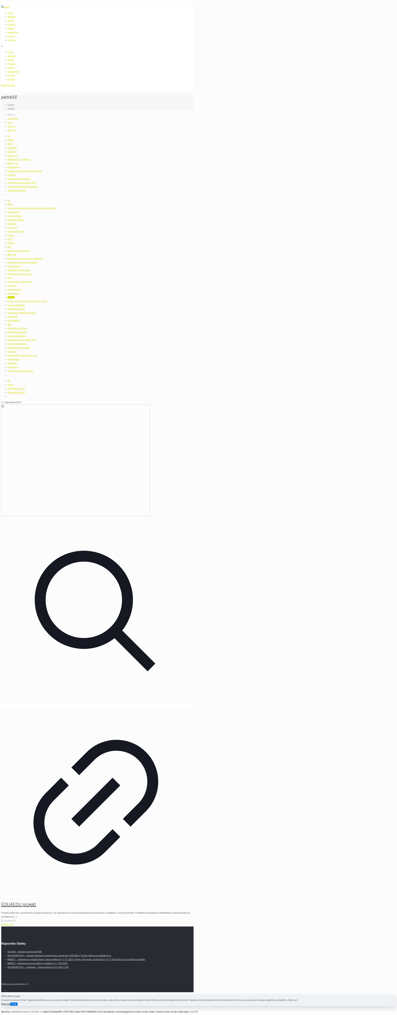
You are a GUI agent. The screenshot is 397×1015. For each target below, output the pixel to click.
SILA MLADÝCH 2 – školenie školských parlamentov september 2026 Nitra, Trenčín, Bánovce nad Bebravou (59, 955)
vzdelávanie (13, 359)
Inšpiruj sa (12, 155)
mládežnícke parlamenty (19, 274)
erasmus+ (12, 227)
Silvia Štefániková (16, 388)
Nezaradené (13, 167)
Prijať (13, 1004)
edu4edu (11, 223)
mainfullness (13, 266)
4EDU (10, 144)
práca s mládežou (16, 305)
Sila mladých (13, 320)
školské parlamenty (17, 332)
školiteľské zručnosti (17, 328)
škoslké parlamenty (17, 336)
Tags (9, 122)
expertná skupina (15, 231)
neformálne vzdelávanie (19, 282)
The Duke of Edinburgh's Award (22, 186)
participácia (13, 293)
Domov (10, 105)
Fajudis (10, 235)
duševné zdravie (15, 220)
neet (9, 278)
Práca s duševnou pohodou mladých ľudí (27, 301)
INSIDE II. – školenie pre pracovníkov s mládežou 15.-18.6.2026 (37, 963)
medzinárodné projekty (18, 270)
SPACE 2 (11, 175)
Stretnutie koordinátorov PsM (21, 183)
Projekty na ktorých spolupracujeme (24, 171)
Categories (12, 118)
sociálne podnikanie (17, 344)
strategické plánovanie (18, 347)
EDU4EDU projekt (18, 904)
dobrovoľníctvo (14, 216)
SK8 (9, 324)
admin (10, 384)
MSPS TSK (12, 163)
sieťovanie (12, 316)
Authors (11, 126)
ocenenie (11, 285)
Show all (11, 130)
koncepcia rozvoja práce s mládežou (25, 258)
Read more (8, 924)
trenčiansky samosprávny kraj (22, 355)
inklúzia (11, 243)
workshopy (12, 367)
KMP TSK (11, 254)
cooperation (13, 212)
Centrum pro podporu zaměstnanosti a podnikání (31, 208)
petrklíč (11, 108)
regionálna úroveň (16, 309)
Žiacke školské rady (16, 190)
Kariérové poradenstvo (18, 251)
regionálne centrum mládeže (21, 313)
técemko (11, 351)
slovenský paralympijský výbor (22, 340)
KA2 (9, 247)
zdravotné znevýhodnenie (20, 371)
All (8, 136)
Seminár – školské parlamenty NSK (24, 952)
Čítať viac (5, 1004)
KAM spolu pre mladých (18, 159)
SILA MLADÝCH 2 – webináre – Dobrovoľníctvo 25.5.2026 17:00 (38, 967)
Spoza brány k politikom (19, 179)
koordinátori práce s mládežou (22, 262)
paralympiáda (14, 289)
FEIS (9, 239)
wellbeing (12, 363)
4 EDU (10, 140)
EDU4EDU (12, 148)
